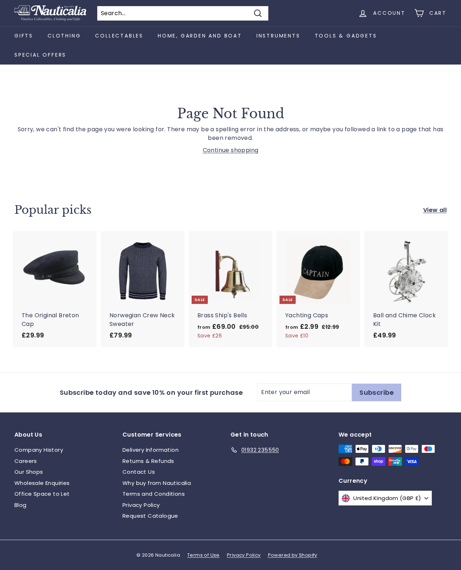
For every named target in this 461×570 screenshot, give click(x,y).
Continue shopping (231, 150)
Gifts (23, 35)
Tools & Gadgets (346, 35)
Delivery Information (150, 450)
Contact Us (138, 472)
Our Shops (28, 472)
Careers (25, 461)
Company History (38, 450)
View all (435, 210)
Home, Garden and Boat (200, 35)
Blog (20, 505)
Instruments (278, 35)
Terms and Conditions (153, 494)
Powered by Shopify (292, 555)
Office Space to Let (42, 494)
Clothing (64, 35)
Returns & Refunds (148, 461)
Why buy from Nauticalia (156, 483)
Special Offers (40, 54)
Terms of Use (203, 555)
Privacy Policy (141, 505)
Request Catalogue (150, 516)
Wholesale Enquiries (42, 483)
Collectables (119, 35)
